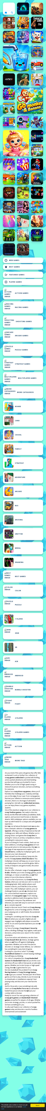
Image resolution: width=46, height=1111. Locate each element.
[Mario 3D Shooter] (37, 164)
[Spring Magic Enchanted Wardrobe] (37, 221)
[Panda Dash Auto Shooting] (37, 122)
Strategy (19, 463)
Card (17, 421)
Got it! (37, 1105)
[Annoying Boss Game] (37, 79)
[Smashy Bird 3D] (9, 108)
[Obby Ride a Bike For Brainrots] (23, 179)
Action (18, 746)
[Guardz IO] (23, 249)
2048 (17, 633)
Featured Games (14, 274)
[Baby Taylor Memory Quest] (16, 143)
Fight (18, 704)
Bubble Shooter (23, 690)
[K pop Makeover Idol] (23, 207)
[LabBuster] (23, 122)
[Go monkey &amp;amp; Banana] (30, 101)
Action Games (21, 293)
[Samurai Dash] (37, 23)
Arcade (18, 491)
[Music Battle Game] (37, 235)
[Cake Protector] (9, 37)
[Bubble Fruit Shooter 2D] (9, 164)
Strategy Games (22, 364)
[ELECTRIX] (37, 136)
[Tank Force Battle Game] (37, 9)
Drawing (19, 562)
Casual (18, 435)
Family (18, 449)
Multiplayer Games (27, 378)
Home (9, 6)
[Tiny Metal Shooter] (9, 193)
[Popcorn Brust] (23, 164)
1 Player (19, 619)
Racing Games (21, 307)
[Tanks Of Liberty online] (9, 249)
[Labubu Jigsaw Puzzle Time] (23, 23)
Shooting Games (24, 321)
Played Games (13, 282)
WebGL (18, 548)
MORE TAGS (20, 761)
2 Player (19, 718)
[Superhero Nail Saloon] (9, 221)
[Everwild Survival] (23, 193)
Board (18, 406)
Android (19, 676)
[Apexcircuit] (9, 79)
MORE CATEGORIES (25, 392)
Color (18, 591)
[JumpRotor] (9, 207)
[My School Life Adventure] (23, 221)
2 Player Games (22, 732)
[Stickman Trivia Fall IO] (37, 179)
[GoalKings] (37, 150)
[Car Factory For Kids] (37, 65)
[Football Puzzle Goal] (9, 235)
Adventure (20, 477)
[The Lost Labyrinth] (23, 79)
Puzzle (18, 605)
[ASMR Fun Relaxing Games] (9, 23)
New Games (11, 260)
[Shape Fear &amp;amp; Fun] (9, 94)
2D (16, 647)
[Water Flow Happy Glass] (16, 58)
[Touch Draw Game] (23, 37)
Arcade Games (21, 336)
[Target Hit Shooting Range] (23, 235)
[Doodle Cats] (37, 37)
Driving (19, 520)
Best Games (12, 266)
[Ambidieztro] (23, 9)
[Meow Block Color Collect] (9, 122)
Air (16, 661)
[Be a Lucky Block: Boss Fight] (9, 179)
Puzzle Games (21, 350)
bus (16, 506)
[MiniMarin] (37, 193)
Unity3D (19, 534)
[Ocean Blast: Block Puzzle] (37, 51)
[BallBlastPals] (37, 207)
